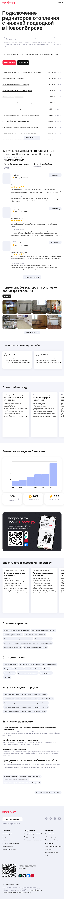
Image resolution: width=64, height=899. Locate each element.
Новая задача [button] (7, 834)
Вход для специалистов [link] (32, 837)
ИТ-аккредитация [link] (51, 837)
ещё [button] (28, 362)
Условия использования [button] (11, 843)
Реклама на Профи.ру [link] (52, 840)
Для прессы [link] (49, 843)
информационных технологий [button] (11, 889)
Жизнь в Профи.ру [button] (51, 852)
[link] (9, 62)
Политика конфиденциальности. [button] (20, 892)
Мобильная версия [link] (9, 849)
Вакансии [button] (48, 849)
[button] (55, 175)
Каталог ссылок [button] (7, 846)
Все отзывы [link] (6, 840)
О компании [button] (49, 834)
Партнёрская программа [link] (53, 846)
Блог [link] (46, 855)
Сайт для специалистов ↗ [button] (33, 834)
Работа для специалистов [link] (33, 840)
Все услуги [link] (6, 837)
